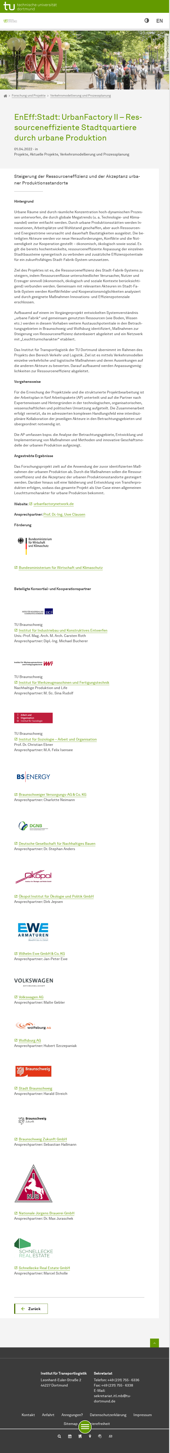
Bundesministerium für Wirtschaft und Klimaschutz (61, 568)
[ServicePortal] (100, 1436)
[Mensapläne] (80, 1436)
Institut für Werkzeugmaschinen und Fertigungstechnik (64, 682)
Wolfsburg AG (30, 1040)
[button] (31, 1309)
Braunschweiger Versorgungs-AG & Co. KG (52, 794)
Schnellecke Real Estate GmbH (44, 1268)
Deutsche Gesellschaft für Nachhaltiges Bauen (57, 843)
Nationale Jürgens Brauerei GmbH (46, 1213)
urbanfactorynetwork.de (54, 504)
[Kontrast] (147, 20)
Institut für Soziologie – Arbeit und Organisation (58, 739)
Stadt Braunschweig (35, 1088)
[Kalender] (70, 1436)
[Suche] (59, 1436)
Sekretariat (103, 1373)
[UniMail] (110, 1436)
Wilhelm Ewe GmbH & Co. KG (42, 954)
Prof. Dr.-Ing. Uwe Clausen (64, 514)
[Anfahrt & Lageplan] (90, 1436)
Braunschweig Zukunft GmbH (43, 1139)
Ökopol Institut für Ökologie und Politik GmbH (56, 896)
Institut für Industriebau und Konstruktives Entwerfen (63, 630)
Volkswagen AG (31, 997)
